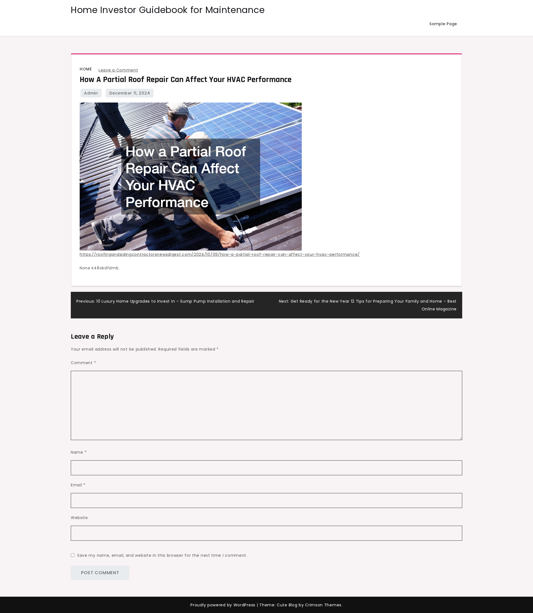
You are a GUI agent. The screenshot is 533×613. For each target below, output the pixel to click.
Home (86, 69)
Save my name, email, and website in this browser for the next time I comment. (162, 555)
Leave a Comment (118, 70)
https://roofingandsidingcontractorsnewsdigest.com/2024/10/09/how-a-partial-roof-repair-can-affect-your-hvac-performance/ (220, 254)
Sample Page (443, 24)
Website (79, 517)
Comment (83, 363)
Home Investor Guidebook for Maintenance (168, 10)
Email (78, 485)
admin (91, 93)
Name (79, 452)
